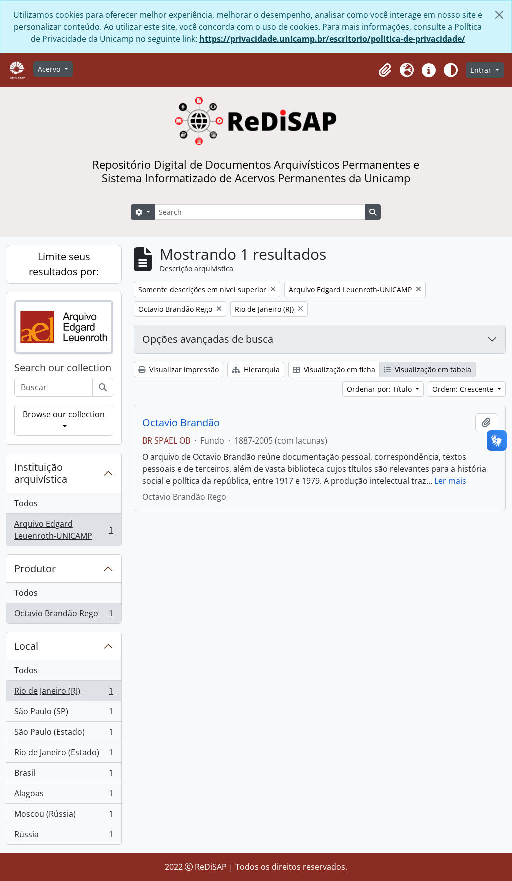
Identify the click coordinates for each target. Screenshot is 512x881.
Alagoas (64, 796)
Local (26, 646)
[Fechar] (500, 15)
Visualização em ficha (339, 369)
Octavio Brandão (181, 423)
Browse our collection (64, 414)
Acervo (50, 69)
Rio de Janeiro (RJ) (64, 693)
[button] (385, 70)
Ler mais (450, 480)
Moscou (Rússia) (64, 816)
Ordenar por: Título (380, 389)
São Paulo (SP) (64, 714)
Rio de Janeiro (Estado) (64, 755)
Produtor (35, 568)
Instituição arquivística (41, 473)
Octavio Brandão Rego (64, 615)
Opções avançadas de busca (208, 339)
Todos (26, 503)
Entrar (482, 70)
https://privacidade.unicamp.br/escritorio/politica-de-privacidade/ (333, 38)
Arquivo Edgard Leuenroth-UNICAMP (64, 529)
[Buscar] (103, 387)
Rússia (64, 836)
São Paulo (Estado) (64, 734)
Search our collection (63, 368)
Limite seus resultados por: (64, 264)
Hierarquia (261, 369)
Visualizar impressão (183, 369)
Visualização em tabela (432, 369)
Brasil (64, 775)
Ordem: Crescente (464, 389)
